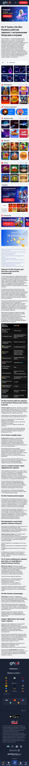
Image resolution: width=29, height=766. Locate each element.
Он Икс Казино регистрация (8, 258)
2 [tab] (14, 20)
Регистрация (23, 2)
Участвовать (8, 200)
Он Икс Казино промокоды (8, 265)
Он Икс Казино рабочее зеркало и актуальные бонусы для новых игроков (13, 252)
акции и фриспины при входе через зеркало (12, 266)
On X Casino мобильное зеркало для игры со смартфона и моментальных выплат (13, 263)
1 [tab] (13, 20)
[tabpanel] (14, 14)
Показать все (7, 693)
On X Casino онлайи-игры (8, 254)
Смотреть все (22, 84)
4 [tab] (15, 20)
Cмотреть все (22, 118)
